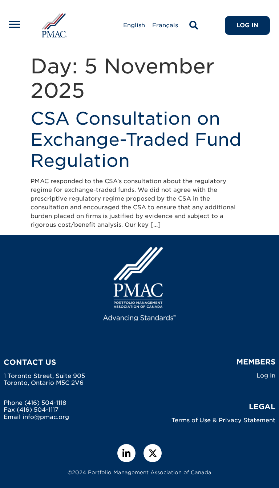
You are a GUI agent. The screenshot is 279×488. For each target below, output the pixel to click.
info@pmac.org (46, 417)
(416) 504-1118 (45, 402)
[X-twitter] (152, 453)
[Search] (194, 25)
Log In (265, 375)
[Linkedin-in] (126, 453)
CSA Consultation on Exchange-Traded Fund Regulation (136, 139)
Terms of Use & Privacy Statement (223, 420)
